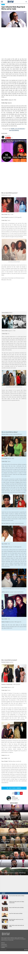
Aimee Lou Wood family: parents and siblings (16, 907)
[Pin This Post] (21, 793)
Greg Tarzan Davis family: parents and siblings (16, 895)
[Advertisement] (14, 43)
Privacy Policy (4, 945)
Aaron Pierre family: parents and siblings (15, 913)
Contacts (3, 947)
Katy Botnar (15, 798)
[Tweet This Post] (18, 793)
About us (3, 942)
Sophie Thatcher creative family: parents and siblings (16, 926)
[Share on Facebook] (15, 793)
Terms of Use (4, 944)
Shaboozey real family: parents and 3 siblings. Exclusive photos (16, 902)
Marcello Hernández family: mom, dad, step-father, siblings (16, 920)
